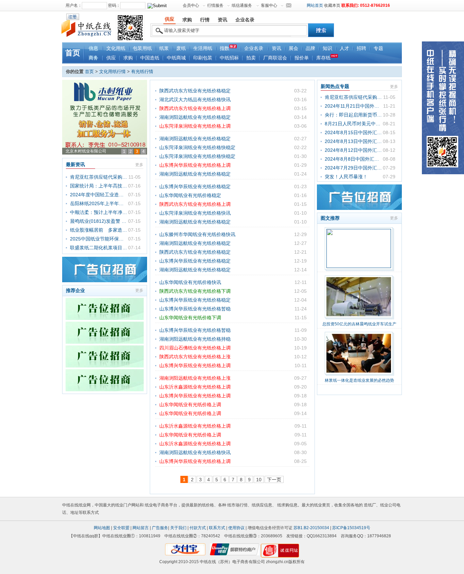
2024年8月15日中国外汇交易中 (353, 132)
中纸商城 (176, 57)
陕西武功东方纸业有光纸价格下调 (195, 291)
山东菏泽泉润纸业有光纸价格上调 (195, 126)
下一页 (274, 479)
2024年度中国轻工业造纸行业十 (99, 194)
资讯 (276, 48)
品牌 (310, 48)
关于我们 (178, 527)
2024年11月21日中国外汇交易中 (353, 106)
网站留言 (140, 527)
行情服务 (215, 5)
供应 (111, 57)
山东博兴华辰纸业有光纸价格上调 (195, 165)
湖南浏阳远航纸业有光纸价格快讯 (195, 452)
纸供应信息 (262, 505)
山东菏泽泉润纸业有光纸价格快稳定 (197, 147)
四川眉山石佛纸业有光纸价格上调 (195, 348)
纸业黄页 (322, 505)
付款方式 (198, 527)
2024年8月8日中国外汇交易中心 (353, 159)
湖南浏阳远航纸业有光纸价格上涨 (195, 378)
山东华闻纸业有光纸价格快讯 (190, 282)
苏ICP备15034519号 (351, 527)
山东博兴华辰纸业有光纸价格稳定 (195, 186)
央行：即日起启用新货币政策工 (353, 115)
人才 (344, 48)
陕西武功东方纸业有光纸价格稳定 (195, 90)
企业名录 (253, 48)
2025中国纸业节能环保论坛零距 (99, 238)
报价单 (302, 57)
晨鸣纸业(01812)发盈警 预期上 (99, 221)
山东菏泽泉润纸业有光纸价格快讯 (195, 213)
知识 (327, 48)
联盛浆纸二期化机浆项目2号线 (99, 247)
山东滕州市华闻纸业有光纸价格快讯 (197, 234)
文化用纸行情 (112, 71)
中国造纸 (149, 57)
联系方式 (217, 527)
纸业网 (84, 505)
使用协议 (236, 527)
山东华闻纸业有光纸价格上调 (190, 404)
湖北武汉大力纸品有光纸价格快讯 (195, 99)
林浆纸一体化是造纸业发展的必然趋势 (359, 380)
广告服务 (160, 527)
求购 (128, 57)
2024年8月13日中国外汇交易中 (353, 141)
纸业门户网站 (127, 505)
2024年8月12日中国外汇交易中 (353, 150)
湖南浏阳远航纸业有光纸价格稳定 (195, 117)
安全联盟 (121, 527)
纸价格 (208, 505)
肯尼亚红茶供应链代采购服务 (99, 177)
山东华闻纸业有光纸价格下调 (190, 317)
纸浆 (164, 48)
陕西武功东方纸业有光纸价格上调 (195, 108)
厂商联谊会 (275, 57)
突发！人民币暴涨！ (346, 176)
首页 (72, 53)
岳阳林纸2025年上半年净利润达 (99, 203)
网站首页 (315, 5)
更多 (139, 164)
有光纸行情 (142, 71)
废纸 (181, 48)
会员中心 (191, 5)
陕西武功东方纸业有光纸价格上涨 (195, 356)
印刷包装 (202, 57)
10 (259, 479)
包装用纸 (142, 48)
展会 (293, 48)
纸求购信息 (287, 505)
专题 (378, 48)
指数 (224, 48)
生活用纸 (202, 48)
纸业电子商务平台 (161, 505)
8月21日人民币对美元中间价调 (353, 123)
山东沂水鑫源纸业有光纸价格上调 (195, 387)
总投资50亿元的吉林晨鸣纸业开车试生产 (359, 324)
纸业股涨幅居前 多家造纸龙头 (99, 230)
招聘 (361, 48)
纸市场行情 (237, 505)
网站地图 (102, 527)
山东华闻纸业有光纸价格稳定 (190, 195)
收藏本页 (332, 5)
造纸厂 (370, 505)
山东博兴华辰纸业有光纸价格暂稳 (195, 308)
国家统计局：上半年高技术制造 (99, 186)
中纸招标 (229, 57)
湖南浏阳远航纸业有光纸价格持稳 (195, 339)
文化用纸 (115, 48)
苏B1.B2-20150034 (311, 527)
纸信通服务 (242, 5)
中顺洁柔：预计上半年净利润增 (99, 212)
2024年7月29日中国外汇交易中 (353, 168)
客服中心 (269, 5)
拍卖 (251, 57)
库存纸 (323, 57)
